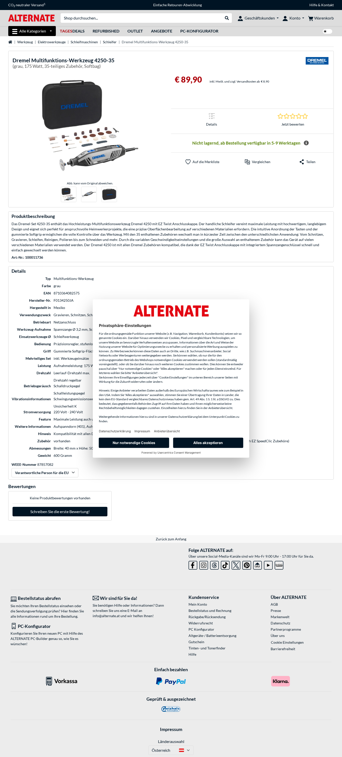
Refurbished (106, 31)
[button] (258, 162)
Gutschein (196, 642)
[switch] (327, 31)
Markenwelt (280, 617)
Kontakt (327, 5)
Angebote (161, 31)
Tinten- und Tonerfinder (207, 648)
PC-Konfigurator (199, 31)
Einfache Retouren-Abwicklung (177, 5)
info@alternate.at (106, 616)
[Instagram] (203, 564)
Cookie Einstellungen (287, 642)
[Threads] (214, 564)
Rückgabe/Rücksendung (207, 617)
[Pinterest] (246, 564)
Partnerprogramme (286, 629)
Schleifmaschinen (84, 42)
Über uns (278, 635)
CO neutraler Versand (26, 5)
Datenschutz (280, 623)
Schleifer (110, 42)
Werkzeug (25, 42)
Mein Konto (198, 604)
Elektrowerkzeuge (52, 42)
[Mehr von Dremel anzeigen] (316, 64)
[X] (236, 564)
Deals (72, 31)
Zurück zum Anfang (171, 539)
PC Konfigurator (201, 629)
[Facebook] (193, 564)
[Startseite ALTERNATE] (31, 18)
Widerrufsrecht (201, 623)
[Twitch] (279, 564)
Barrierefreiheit (283, 649)
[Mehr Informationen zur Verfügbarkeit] (306, 143)
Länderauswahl (171, 741)
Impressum (171, 729)
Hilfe (313, 5)
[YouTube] (268, 564)
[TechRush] (257, 564)
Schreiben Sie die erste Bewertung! (60, 511)
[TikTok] (225, 564)
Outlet (135, 31)
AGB (274, 604)
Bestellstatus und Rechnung (210, 610)
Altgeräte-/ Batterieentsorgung (212, 635)
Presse (276, 610)
